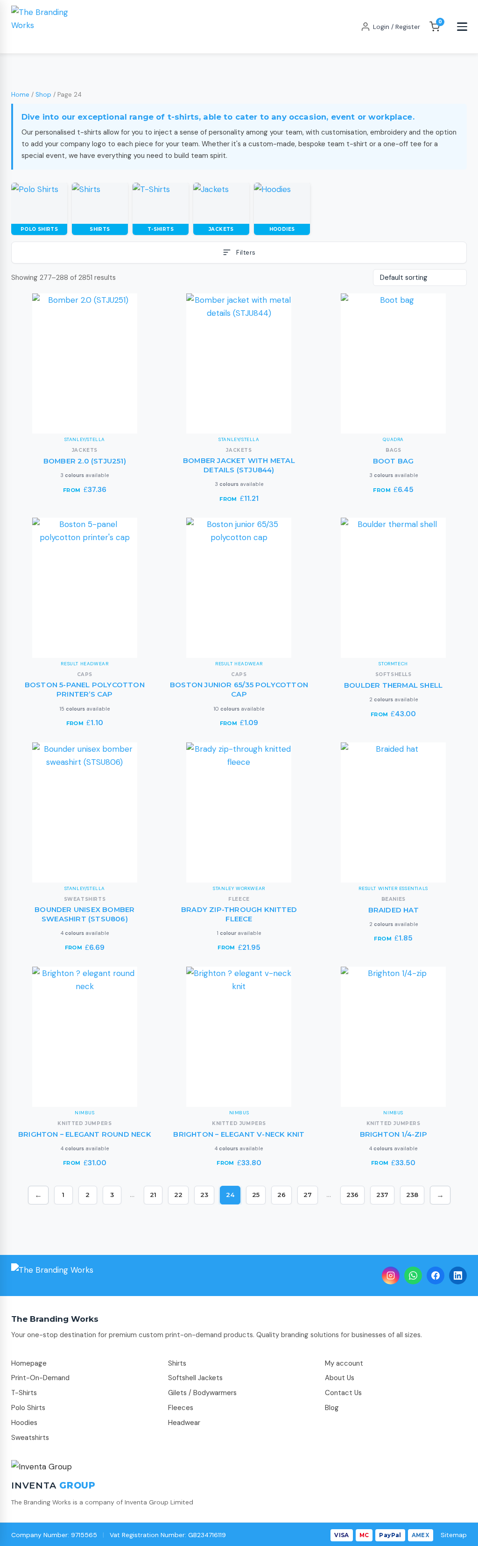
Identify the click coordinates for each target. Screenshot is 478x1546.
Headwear (184, 1422)
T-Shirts (24, 1392)
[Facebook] (435, 1275)
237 (382, 1194)
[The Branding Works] (52, 1275)
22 (178, 1194)
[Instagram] (391, 1275)
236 (352, 1194)
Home (20, 95)
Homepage (29, 1363)
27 (307, 1194)
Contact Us (343, 1392)
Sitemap (454, 1535)
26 (281, 1194)
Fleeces (180, 1407)
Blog (332, 1407)
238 (412, 1194)
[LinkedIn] (458, 1275)
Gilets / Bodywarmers (202, 1392)
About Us (339, 1377)
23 (204, 1194)
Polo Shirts (28, 1407)
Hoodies (24, 1422)
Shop (43, 95)
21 (153, 1194)
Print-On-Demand (40, 1377)
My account (344, 1363)
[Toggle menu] (462, 26)
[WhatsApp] (413, 1275)
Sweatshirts (30, 1437)
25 (256, 1194)
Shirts (177, 1363)
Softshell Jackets (195, 1377)
